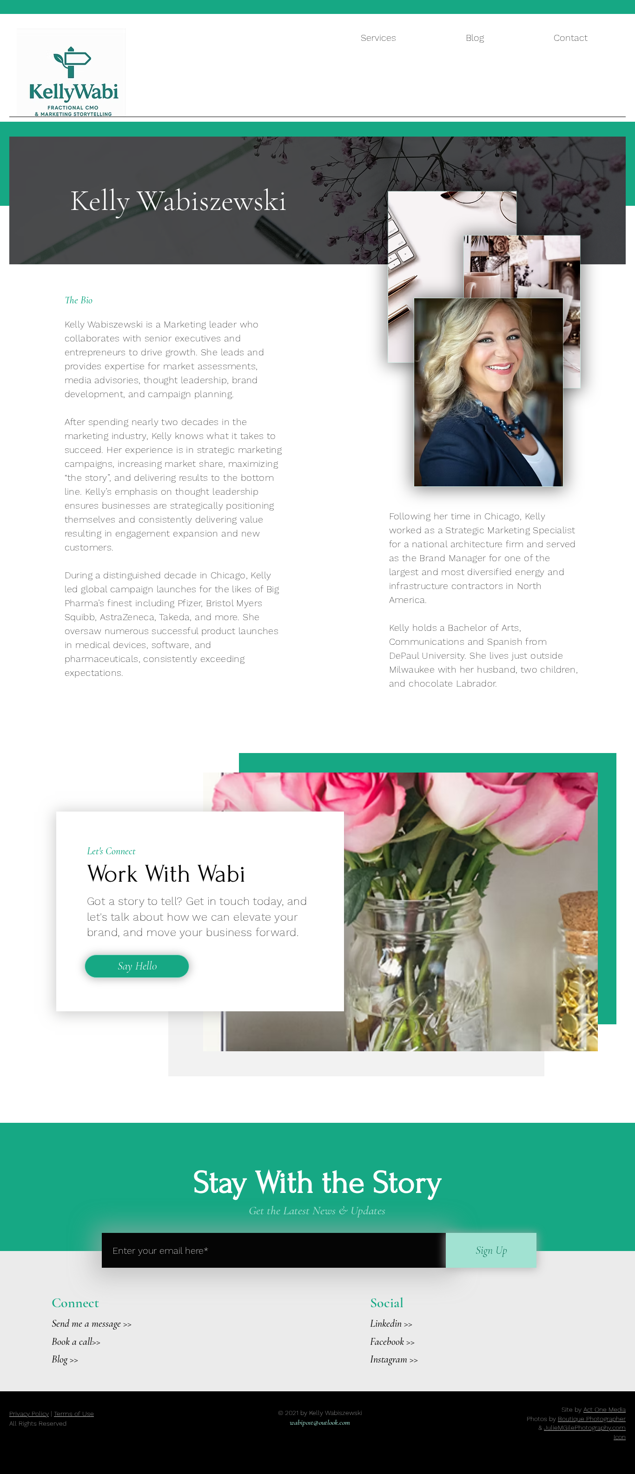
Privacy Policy (29, 1413)
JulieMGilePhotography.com (585, 1427)
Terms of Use (74, 1413)
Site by (594, 1409)
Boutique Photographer (592, 1418)
